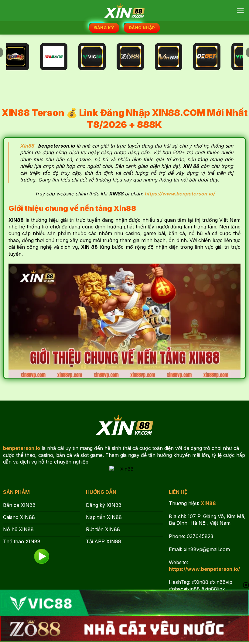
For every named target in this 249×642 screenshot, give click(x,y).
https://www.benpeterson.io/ (204, 569)
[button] (240, 11)
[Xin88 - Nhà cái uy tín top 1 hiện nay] (124, 10)
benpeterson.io (21, 448)
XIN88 (208, 503)
